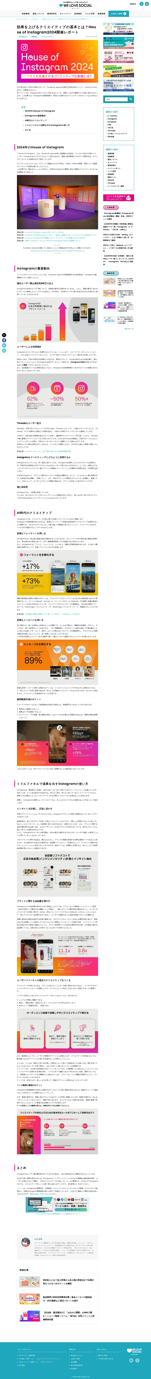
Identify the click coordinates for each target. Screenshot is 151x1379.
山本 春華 (38, 1239)
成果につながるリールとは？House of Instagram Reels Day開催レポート (53, 241)
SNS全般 (111, 136)
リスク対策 (112, 171)
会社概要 (74, 1362)
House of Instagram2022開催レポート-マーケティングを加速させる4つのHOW (55, 238)
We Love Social (22, 19)
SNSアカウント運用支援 (27, 1355)
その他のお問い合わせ (105, 1359)
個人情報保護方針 (77, 1365)
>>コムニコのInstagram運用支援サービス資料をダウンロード (58, 1214)
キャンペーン (112, 162)
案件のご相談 (102, 1355)
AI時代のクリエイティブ (36, 120)
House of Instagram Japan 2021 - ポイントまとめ (44, 232)
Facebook (112, 122)
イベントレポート (47, 37)
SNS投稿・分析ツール (40, 1359)
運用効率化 (112, 165)
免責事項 (74, 1369)
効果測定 (111, 174)
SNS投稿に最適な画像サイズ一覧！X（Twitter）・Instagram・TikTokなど (52, 614)
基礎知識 (34, 37)
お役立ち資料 (75, 1359)
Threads (111, 183)
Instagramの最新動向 (35, 115)
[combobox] (116, 99)
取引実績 (22, 1365)
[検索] (130, 99)
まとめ (28, 130)
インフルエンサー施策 (116, 186)
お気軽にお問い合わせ (41, 1194)
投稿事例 (111, 156)
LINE (109, 125)
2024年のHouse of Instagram (40, 111)
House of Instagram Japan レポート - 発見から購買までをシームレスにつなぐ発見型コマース (61, 235)
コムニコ (20, 1188)
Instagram (35, 19)
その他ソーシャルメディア (117, 133)
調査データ (112, 177)
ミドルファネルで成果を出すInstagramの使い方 (47, 125)
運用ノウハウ (112, 159)
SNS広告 (111, 180)
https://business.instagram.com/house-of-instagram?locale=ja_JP (58, 251)
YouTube (111, 131)
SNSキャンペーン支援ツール (36, 1362)
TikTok (110, 128)
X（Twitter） (113, 116)
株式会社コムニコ (77, 1355)
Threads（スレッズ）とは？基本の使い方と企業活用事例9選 (48, 451)
